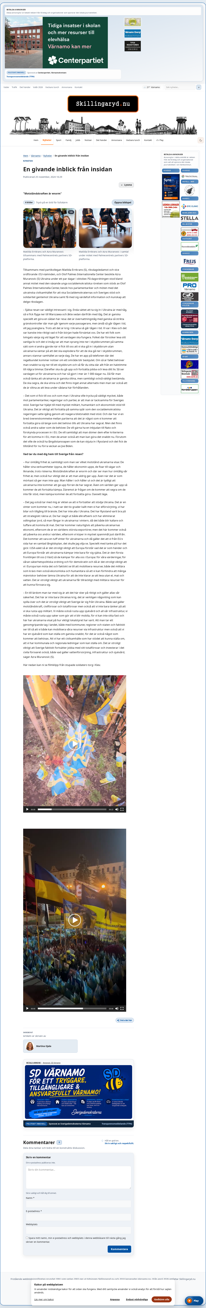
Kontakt (78, 87)
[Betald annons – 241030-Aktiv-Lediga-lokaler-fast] (171, 209)
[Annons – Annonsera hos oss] (171, 187)
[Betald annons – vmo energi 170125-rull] (189, 340)
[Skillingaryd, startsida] (103, 104)
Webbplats (31, 1224)
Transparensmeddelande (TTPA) (21, 76)
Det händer (25, 87)
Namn (30, 1197)
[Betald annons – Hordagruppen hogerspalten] (189, 388)
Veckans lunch (52, 87)
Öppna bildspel (122, 202)
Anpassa (115, 1299)
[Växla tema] (201, 140)
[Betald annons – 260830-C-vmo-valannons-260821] (63, 42)
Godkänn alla (161, 1299)
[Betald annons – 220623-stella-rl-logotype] (189, 219)
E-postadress (34, 1211)
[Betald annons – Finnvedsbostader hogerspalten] (189, 246)
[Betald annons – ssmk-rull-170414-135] (189, 374)
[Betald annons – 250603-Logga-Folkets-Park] (189, 176)
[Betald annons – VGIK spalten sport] (189, 364)
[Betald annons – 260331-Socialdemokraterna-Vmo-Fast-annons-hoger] (189, 318)
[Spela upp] (27, 809)
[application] (74, 743)
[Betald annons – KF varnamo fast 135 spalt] (189, 349)
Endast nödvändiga (137, 1299)
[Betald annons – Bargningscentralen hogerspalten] (189, 232)
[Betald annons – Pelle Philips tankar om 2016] (133, 33)
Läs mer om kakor (44, 1299)
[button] (74, 743)
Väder (6, 87)
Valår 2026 (38, 87)
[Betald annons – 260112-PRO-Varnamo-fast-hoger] (189, 286)
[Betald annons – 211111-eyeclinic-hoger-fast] (189, 206)
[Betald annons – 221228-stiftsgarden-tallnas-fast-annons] (189, 190)
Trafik (14, 87)
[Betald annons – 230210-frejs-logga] (189, 262)
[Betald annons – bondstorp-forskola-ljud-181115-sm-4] (133, 46)
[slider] (72, 809)
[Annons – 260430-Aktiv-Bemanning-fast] (133, 22)
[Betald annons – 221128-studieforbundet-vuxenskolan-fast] (189, 277)
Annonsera (67, 87)
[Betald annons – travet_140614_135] (189, 296)
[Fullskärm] (122, 809)
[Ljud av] (116, 809)
